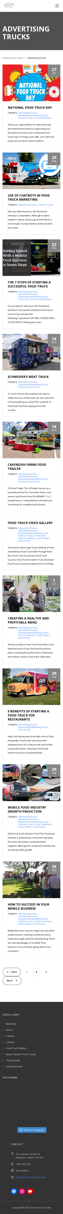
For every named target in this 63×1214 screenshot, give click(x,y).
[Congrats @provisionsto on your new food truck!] (53, 1120)
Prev (14, 972)
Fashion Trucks (26, 117)
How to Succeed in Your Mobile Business (28, 906)
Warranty (11, 1023)
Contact (10, 1042)
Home (9, 1030)
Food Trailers (43, 538)
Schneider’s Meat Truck (28, 377)
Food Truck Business (41, 299)
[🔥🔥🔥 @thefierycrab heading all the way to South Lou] (24, 1111)
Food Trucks (24, 540)
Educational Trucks (27, 294)
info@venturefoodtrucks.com (31, 1177)
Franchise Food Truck (29, 387)
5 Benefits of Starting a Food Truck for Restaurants (28, 715)
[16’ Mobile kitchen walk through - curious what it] (24, 1102)
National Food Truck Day (30, 107)
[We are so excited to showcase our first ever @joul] (9, 1102)
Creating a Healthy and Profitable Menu (28, 620)
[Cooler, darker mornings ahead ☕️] (53, 1111)
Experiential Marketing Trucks (33, 115)
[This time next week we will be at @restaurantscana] (53, 1093)
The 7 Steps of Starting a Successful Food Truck (29, 284)
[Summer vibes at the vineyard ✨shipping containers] (39, 1093)
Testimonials (13, 1060)
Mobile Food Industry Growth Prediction (27, 809)
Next (10, 980)
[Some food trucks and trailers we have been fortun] (9, 1111)
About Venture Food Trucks (21, 1054)
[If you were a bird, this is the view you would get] (9, 1120)
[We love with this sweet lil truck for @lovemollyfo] (24, 1120)
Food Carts (23, 299)
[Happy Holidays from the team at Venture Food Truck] (53, 1102)
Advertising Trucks (27, 112)
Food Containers (43, 117)
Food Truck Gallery (16, 1048)
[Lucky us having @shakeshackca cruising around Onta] (9, 1093)
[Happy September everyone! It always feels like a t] (24, 1093)
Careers (10, 1036)
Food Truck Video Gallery (30, 523)
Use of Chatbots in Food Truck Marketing (29, 197)
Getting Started (14, 1066)
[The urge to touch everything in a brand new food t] (39, 1111)
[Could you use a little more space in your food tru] (39, 1102)
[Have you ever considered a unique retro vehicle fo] (39, 1120)
